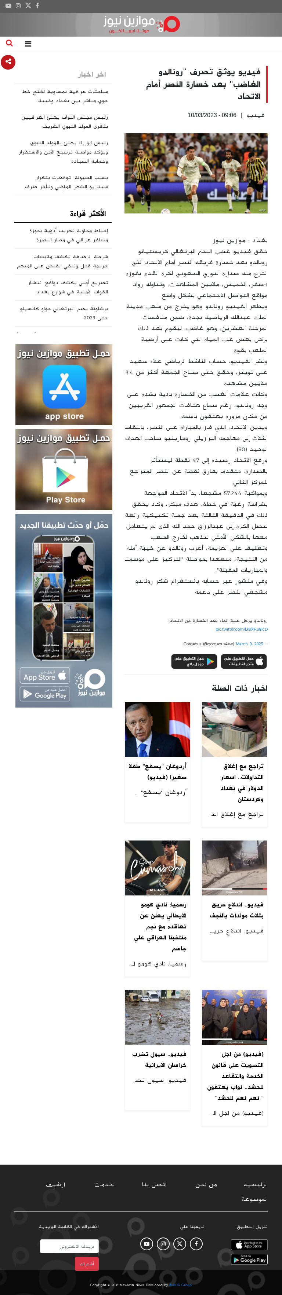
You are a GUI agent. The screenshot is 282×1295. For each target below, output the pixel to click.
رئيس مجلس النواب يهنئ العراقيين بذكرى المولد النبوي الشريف (64, 122)
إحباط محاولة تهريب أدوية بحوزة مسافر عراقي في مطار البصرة (68, 235)
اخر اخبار (92, 74)
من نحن (206, 1184)
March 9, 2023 (249, 644)
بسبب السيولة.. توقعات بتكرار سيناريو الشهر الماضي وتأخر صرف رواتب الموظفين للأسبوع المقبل (66, 187)
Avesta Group (180, 1285)
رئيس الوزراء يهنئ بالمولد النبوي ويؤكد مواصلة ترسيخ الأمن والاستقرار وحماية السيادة (63, 152)
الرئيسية (255, 1184)
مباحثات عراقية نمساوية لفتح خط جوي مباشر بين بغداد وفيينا (65, 96)
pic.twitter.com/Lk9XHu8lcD (242, 629)
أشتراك (87, 1264)
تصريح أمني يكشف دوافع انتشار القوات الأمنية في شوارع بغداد (68, 287)
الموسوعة (254, 1199)
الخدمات (105, 1184)
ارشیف (55, 1184)
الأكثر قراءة (88, 213)
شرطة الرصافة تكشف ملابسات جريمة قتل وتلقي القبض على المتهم (62, 261)
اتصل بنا (154, 1184)
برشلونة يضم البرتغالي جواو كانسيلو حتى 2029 (64, 313)
